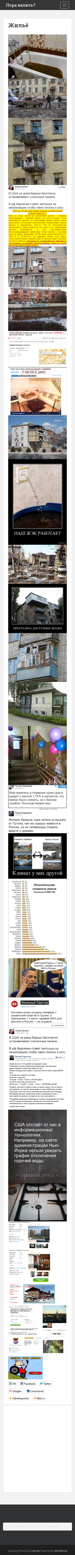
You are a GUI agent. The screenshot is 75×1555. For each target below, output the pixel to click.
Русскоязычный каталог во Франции (32, 1526)
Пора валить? (20, 5)
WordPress (61, 1551)
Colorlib (35, 1551)
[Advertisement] (37, 1448)
